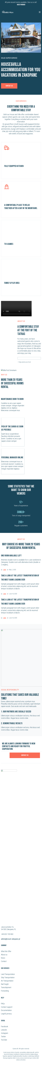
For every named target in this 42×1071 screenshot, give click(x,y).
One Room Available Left (11, 555)
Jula (4, 570)
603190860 (21, 4)
